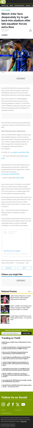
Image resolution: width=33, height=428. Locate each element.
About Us (18, 410)
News (11, 5)
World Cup (4, 5)
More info (24, 421)
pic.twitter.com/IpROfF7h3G (10, 174)
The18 (2, 72)
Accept (4, 425)
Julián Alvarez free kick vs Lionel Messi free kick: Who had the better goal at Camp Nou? (20, 297)
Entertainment (19, 5)
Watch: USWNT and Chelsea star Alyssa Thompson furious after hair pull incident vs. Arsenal (20, 307)
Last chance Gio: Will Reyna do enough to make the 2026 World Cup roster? (17, 381)
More (29, 291)
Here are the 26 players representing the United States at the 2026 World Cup (15, 353)
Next (24, 268)
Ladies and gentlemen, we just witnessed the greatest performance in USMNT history (16, 347)
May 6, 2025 (20, 178)
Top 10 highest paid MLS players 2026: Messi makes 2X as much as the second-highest (16, 357)
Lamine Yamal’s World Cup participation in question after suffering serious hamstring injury (15, 364)
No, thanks (11, 425)
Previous (8, 268)
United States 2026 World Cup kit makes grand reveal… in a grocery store (21, 317)
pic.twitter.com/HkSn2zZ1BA (20, 152)
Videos (28, 5)
